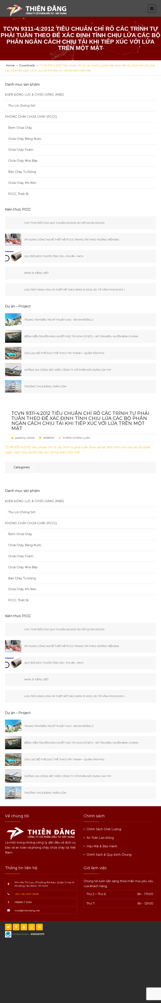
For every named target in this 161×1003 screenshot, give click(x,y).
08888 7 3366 (23, 902)
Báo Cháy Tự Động (22, 172)
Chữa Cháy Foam (20, 150)
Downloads (27, 65)
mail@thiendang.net (27, 910)
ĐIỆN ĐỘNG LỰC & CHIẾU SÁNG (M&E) (34, 94)
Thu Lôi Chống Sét (21, 105)
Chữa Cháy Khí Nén (22, 183)
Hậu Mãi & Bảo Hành (102, 846)
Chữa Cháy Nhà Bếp (23, 161)
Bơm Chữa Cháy (20, 128)
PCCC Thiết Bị (18, 194)
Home (10, 65)
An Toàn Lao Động (100, 838)
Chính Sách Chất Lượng (104, 829)
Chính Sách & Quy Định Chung (109, 854)
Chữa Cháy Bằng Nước (25, 139)
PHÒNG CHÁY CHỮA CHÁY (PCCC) (31, 117)
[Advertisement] (84, 970)
